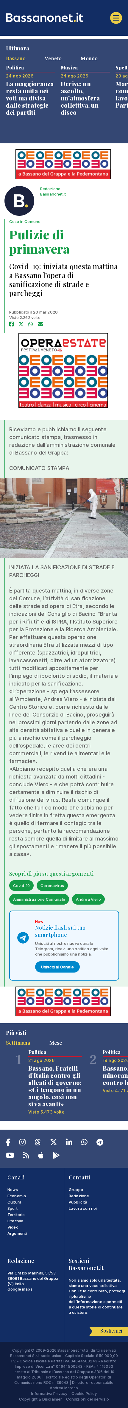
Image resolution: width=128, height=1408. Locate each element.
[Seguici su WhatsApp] (84, 1143)
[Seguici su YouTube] (10, 1156)
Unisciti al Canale (57, 966)
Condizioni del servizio (87, 1399)
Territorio (16, 1214)
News (12, 1189)
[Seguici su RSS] (26, 1156)
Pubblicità (78, 1202)
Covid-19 (21, 885)
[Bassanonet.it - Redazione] (19, 202)
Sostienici (111, 1331)
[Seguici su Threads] (38, 1143)
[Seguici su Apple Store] (40, 1156)
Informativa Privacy (49, 1393)
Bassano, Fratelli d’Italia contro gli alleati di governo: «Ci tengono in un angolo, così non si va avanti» (55, 1086)
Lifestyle (15, 1220)
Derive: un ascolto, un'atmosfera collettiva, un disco (80, 98)
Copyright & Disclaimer (40, 1399)
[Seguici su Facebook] (8, 1143)
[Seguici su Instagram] (22, 1143)
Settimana (18, 1042)
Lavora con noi (83, 1208)
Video (12, 1227)
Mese (55, 1042)
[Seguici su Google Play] (56, 1156)
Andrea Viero (88, 899)
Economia (16, 1195)
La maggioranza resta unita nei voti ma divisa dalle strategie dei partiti (30, 98)
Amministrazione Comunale (39, 899)
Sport (12, 1208)
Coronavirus (52, 885)
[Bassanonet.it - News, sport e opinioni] (64, 17)
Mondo (89, 58)
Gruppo (76, 1189)
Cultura (14, 1202)
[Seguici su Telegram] (99, 1143)
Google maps (19, 1289)
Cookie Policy (84, 1393)
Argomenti (17, 1233)
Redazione (79, 1195)
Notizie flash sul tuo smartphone (60, 931)
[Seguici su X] (53, 1143)
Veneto (53, 58)
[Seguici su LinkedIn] (69, 1143)
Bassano (16, 58)
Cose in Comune (24, 221)
